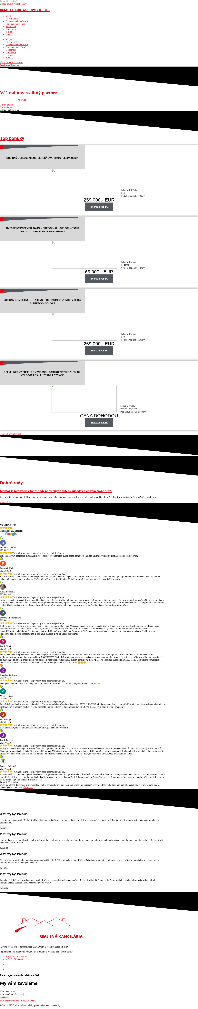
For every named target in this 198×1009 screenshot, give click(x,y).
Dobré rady (11, 29)
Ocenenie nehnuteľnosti (17, 21)
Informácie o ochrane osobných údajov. (18, 1000)
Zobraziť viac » (7, 502)
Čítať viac (28, 787)
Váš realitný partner (28, 92)
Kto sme (9, 32)
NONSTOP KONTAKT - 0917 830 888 (25, 10)
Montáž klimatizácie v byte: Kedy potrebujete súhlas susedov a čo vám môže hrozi (56, 491)
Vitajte (9, 16)
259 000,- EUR (99, 200)
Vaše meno (5, 991)
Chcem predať (12, 18)
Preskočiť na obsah (9, 1)
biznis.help (66, 1005)
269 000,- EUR (99, 343)
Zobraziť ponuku (99, 206)
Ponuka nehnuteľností (16, 24)
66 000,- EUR (99, 271)
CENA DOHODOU (99, 415)
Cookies (77, 1005)
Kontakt (9, 34)
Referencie (11, 26)
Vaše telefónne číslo (9, 994)
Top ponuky (12, 138)
